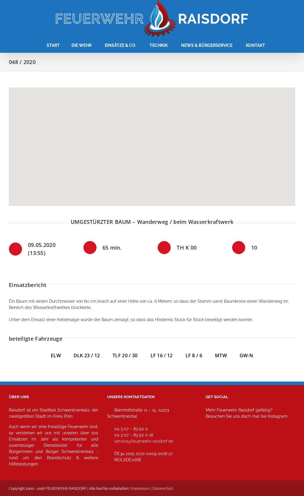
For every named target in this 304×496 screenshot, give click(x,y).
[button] (152, 143)
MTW (221, 355)
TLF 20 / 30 (125, 355)
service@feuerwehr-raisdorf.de (143, 441)
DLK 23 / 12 (93, 355)
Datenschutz (162, 489)
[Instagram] (212, 442)
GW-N (246, 355)
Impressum (140, 489)
